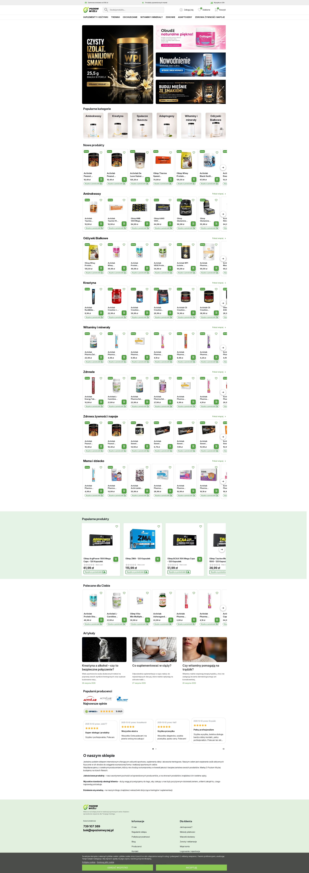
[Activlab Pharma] (106, 698)
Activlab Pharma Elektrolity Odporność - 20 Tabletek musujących (205, 353)
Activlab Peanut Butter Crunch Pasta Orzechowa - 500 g (113, 175)
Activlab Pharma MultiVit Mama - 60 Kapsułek (181, 487)
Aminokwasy (92, 193)
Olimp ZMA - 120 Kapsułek (137, 558)
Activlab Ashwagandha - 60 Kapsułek (159, 615)
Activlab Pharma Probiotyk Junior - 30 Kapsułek (158, 487)
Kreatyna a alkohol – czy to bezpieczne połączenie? (100, 667)
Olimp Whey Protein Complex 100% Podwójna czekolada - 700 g (182, 175)
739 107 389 (91, 826)
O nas (134, 827)
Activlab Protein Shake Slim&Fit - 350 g (135, 264)
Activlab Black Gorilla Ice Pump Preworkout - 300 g (206, 175)
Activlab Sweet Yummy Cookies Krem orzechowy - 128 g (159, 442)
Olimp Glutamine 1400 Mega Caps (205, 219)
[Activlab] (89, 698)
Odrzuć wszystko (117, 867)
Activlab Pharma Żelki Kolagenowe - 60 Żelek (159, 398)
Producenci (137, 846)
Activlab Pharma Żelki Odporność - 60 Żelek (90, 353)
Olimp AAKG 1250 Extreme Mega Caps (159, 219)
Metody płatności (187, 832)
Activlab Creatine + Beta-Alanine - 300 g (113, 308)
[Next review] (223, 748)
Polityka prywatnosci (141, 837)
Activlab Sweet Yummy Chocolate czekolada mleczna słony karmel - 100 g (205, 442)
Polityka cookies (88, 862)
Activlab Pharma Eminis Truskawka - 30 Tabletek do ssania (205, 487)
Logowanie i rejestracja (190, 851)
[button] (220, 10)
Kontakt (135, 851)
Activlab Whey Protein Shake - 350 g (113, 264)
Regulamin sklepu (139, 832)
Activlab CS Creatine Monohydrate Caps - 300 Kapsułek (183, 308)
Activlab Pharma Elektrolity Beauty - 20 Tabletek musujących (159, 353)
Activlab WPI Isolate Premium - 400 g (182, 264)
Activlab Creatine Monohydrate (159, 308)
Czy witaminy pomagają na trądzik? (201, 667)
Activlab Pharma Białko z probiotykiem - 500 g (205, 264)
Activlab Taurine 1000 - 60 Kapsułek (113, 219)
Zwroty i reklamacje (188, 841)
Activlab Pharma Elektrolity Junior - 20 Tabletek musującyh (112, 353)
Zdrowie (89, 372)
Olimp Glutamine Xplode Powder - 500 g (181, 219)
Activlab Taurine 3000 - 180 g (90, 219)
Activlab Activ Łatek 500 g (136, 487)
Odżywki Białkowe (95, 238)
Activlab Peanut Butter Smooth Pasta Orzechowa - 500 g (90, 175)
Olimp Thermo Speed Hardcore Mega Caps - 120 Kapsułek (160, 175)
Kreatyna (89, 283)
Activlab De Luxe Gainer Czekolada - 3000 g (136, 175)
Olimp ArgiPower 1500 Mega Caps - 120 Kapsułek (97, 560)
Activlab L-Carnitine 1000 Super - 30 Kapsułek (113, 398)
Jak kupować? (186, 827)
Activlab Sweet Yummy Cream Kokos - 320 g (136, 442)
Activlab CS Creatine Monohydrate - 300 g (206, 308)
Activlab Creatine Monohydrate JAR (136, 308)
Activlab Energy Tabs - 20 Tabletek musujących (90, 398)
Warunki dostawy (187, 837)
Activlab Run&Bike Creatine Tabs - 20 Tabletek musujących (90, 308)
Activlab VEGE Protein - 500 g (159, 264)
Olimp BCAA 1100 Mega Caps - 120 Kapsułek (181, 560)
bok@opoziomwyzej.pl (98, 830)
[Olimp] (122, 699)
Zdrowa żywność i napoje (100, 416)
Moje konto (185, 846)
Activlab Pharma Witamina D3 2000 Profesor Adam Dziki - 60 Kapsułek (136, 353)
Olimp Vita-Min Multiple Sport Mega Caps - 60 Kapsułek (136, 615)
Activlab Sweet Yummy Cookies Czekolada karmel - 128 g (182, 442)
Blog (134, 841)
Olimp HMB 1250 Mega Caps (135, 219)
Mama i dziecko (93, 461)
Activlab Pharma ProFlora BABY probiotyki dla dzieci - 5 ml (113, 487)
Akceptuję (191, 867)
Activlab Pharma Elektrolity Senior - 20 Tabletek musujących (182, 615)
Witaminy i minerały (96, 327)
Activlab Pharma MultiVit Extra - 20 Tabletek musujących (182, 353)
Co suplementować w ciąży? (151, 665)
